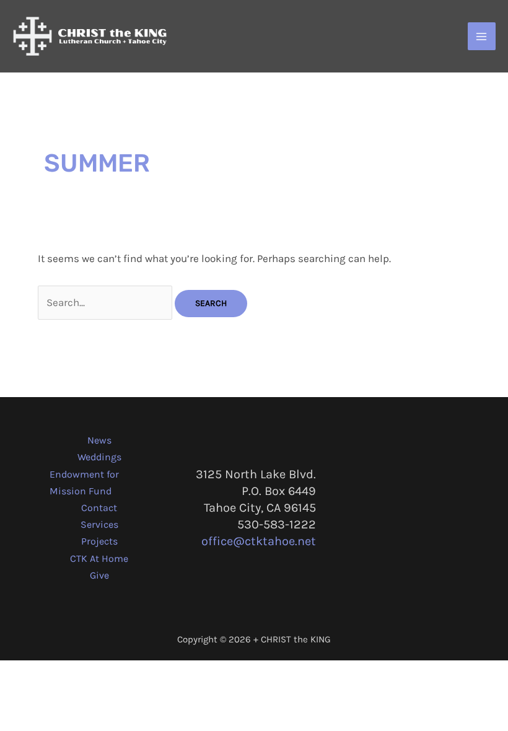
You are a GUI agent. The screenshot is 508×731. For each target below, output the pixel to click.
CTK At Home (99, 558)
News (99, 440)
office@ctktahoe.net (258, 541)
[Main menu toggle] (482, 36)
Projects (99, 541)
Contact (99, 508)
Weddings (99, 457)
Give (99, 575)
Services (99, 524)
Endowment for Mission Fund (84, 482)
